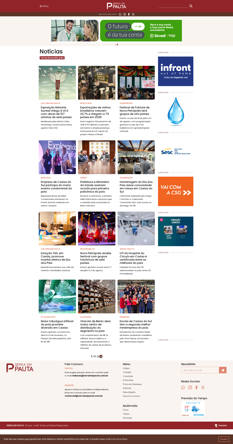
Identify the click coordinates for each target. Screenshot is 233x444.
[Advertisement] (175, 295)
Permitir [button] (223, 439)
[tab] (115, 44)
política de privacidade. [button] (117, 439)
